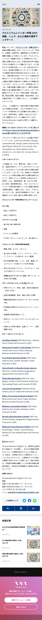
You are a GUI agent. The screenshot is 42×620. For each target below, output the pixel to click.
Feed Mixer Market (10, 340)
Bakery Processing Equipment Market (18, 396)
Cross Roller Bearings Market (14, 358)
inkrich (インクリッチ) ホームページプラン (21, 593)
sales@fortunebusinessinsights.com (23, 492)
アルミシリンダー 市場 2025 (26, 47)
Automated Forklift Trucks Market (16, 347)
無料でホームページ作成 (21, 600)
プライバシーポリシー (21, 572)
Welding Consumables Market (14, 406)
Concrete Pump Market (12, 388)
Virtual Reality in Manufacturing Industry (19, 368)
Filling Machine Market (11, 378)
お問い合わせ (21, 607)
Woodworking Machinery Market (16, 416)
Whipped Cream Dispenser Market (16, 427)
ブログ (4, 4)
